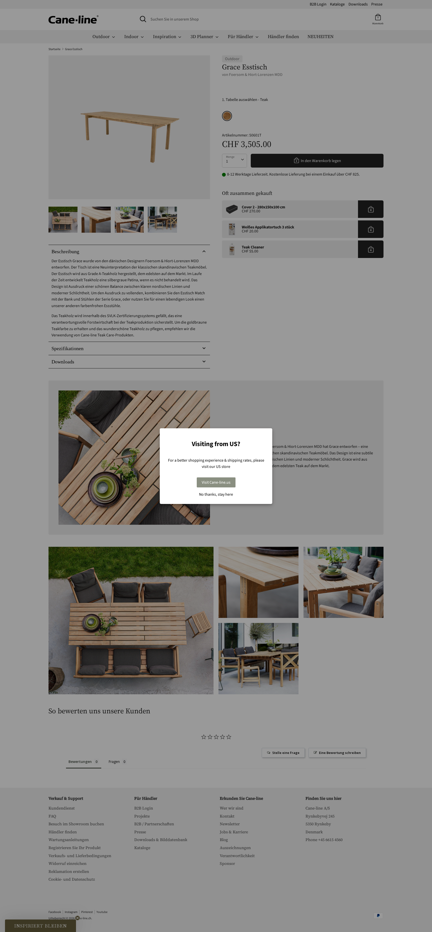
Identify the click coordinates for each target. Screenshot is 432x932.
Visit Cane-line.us (216, 482)
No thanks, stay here (216, 494)
